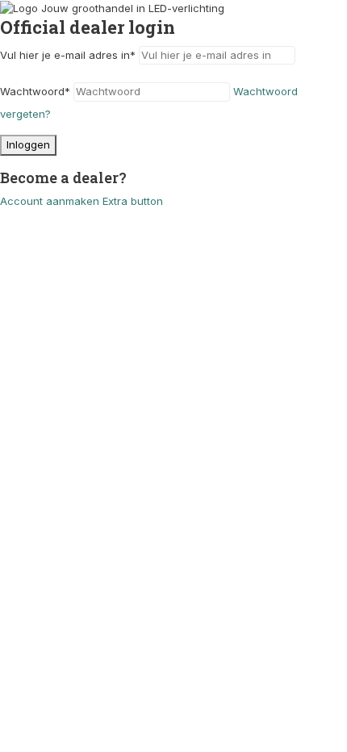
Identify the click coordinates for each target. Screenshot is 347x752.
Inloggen (28, 144)
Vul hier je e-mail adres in (68, 54)
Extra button (132, 200)
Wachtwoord (35, 91)
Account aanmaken (49, 200)
